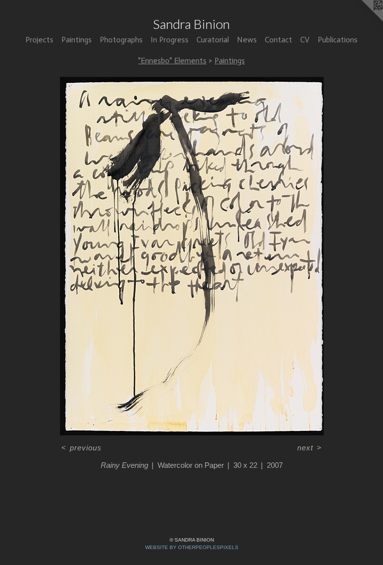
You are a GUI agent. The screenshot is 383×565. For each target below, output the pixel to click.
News (247, 39)
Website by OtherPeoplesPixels (191, 547)
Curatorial (212, 39)
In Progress (170, 39)
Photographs (121, 39)
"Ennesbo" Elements (172, 60)
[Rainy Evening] (192, 256)
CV (305, 39)
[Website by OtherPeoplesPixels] (363, 20)
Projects (39, 39)
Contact (278, 39)
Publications (338, 39)
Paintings (76, 39)
